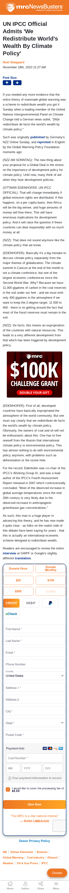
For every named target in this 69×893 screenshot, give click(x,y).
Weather (8, 863)
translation (23, 558)
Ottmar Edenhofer (21, 852)
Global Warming (13, 857)
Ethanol (52, 857)
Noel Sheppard (13, 62)
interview (9, 553)
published (37, 137)
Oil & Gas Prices (27, 863)
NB (5, 852)
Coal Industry (35, 857)
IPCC (44, 863)
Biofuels (42, 852)
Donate (57, 873)
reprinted (44, 142)
